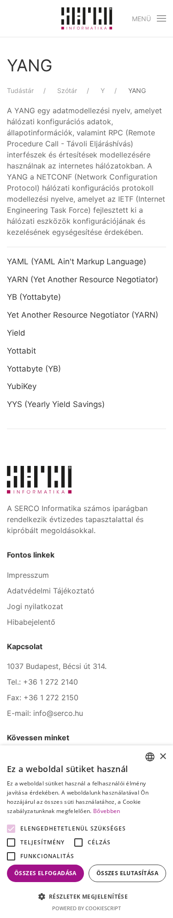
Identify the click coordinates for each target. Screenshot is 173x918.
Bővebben (106, 811)
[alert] (86, 831)
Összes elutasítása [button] (127, 873)
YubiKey (21, 386)
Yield (16, 332)
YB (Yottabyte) (34, 297)
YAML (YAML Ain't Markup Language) (76, 261)
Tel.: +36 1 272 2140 (42, 681)
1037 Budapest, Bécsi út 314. (57, 666)
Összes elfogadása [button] (45, 873)
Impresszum (28, 575)
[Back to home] (86, 18)
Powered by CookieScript (86, 908)
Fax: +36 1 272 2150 (42, 697)
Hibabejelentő (31, 622)
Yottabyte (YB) (34, 368)
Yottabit (21, 350)
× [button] (162, 756)
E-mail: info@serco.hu (45, 713)
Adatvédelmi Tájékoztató (51, 590)
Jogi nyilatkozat (35, 606)
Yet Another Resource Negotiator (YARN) (82, 315)
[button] (149, 18)
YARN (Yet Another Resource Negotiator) (82, 279)
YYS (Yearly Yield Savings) (57, 404)
